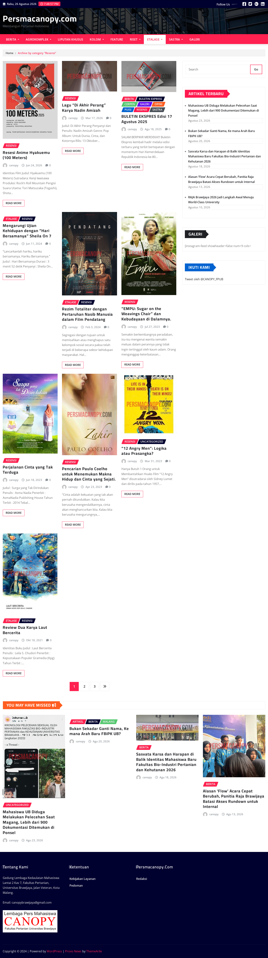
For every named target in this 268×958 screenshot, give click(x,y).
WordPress (54, 951)
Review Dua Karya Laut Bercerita (25, 630)
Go (256, 69)
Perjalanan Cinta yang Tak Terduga (28, 469)
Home (9, 53)
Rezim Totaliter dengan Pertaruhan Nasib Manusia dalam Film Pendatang (87, 314)
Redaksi (141, 879)
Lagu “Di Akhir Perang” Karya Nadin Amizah (84, 107)
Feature (116, 39)
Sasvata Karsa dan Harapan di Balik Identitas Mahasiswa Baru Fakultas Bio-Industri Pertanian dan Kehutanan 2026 (224, 156)
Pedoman (76, 886)
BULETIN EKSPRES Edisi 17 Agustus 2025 (146, 118)
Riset (134, 39)
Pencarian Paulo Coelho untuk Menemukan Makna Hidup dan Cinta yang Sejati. (89, 474)
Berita (11, 39)
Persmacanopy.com (40, 18)
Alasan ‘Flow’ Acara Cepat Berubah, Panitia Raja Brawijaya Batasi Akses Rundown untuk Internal (233, 798)
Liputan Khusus (70, 39)
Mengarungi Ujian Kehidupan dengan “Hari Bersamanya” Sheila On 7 (27, 231)
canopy (13, 165)
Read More (14, 203)
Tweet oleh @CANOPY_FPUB (204, 279)
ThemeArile (94, 951)
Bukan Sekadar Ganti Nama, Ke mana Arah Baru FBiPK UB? (99, 731)
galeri (194, 39)
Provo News (73, 951)
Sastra (175, 39)
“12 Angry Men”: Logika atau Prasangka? (144, 450)
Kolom (96, 39)
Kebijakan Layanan (82, 879)
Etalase (153, 39)
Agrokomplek (37, 39)
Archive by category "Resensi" (37, 53)
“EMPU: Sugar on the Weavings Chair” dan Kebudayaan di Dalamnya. (146, 314)
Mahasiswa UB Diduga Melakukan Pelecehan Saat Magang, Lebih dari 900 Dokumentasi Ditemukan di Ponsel (223, 110)
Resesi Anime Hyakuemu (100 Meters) (26, 155)
